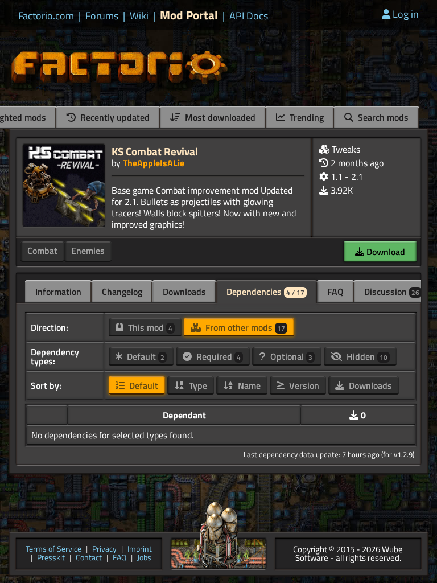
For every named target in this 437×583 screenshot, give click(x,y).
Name (248, 385)
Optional (290, 356)
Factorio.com (46, 16)
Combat (42, 250)
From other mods (244, 327)
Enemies (88, 250)
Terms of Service (53, 549)
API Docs (248, 16)
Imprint (139, 549)
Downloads (184, 291)
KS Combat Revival (155, 151)
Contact (89, 558)
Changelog (122, 291)
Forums (101, 16)
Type (197, 385)
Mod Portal (189, 15)
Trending (305, 117)
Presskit (51, 558)
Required (217, 356)
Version (303, 385)
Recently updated (114, 117)
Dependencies (265, 291)
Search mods (382, 117)
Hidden (365, 356)
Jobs (144, 558)
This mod (149, 327)
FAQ (335, 291)
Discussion (391, 291)
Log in (406, 14)
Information (58, 291)
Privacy (104, 549)
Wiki (139, 16)
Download (384, 251)
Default (144, 356)
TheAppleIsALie (153, 163)
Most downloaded (219, 117)
